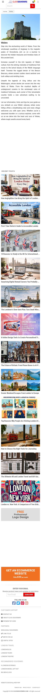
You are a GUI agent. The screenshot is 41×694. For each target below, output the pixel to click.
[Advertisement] (20, 143)
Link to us (7, 633)
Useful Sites (8, 640)
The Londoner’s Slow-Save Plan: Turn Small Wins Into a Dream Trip (20, 309)
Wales (11, 11)
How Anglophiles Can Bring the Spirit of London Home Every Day (20, 198)
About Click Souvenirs (12, 617)
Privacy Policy (27, 687)
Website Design (6, 682)
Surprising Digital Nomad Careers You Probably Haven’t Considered (20, 282)
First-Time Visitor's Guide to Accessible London (19, 226)
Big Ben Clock (6, 672)
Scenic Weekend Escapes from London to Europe (20, 393)
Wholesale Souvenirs (9, 630)
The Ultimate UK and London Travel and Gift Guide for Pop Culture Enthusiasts (20, 476)
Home (5, 11)
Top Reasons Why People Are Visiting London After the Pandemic (20, 421)
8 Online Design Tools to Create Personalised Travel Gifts (20, 337)
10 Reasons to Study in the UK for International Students (20, 254)
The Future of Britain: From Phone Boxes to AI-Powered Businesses (20, 365)
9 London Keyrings (8, 665)
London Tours (6, 653)
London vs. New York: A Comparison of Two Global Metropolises (20, 504)
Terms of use (18, 687)
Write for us (8, 637)
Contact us (7, 614)
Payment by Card (9, 621)
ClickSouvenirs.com (20, 691)
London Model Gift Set (10, 669)
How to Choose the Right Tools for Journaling (18, 449)
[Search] (32, 6)
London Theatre (7, 656)
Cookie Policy (36, 687)
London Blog (6, 649)
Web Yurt (17, 682)
